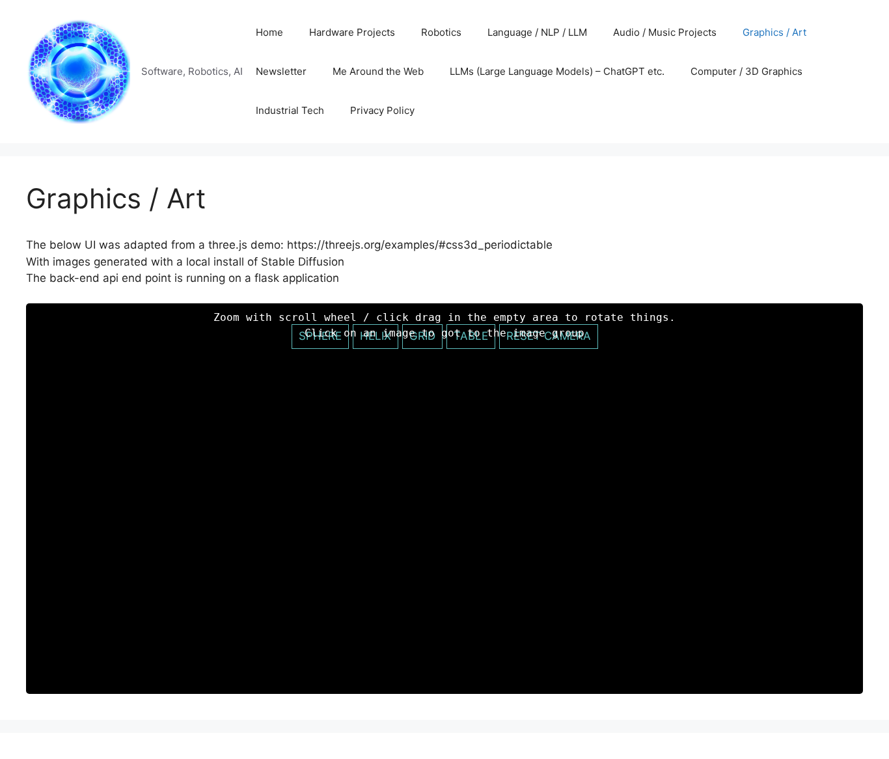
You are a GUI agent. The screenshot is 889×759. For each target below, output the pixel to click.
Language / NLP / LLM (537, 32)
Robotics (441, 32)
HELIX (375, 335)
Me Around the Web (378, 71)
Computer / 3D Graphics (746, 71)
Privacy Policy (382, 110)
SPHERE (320, 335)
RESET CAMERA (548, 335)
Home (269, 32)
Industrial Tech (290, 110)
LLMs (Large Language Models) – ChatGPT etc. (557, 71)
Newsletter (281, 71)
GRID (422, 335)
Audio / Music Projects (665, 32)
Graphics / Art (774, 32)
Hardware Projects (352, 32)
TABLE (471, 335)
